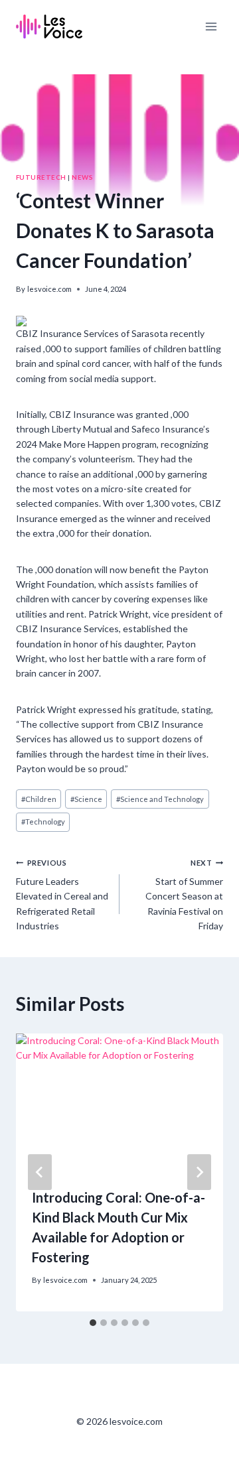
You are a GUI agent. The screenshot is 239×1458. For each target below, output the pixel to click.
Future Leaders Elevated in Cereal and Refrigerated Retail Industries (62, 895)
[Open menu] (211, 26)
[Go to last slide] (40, 1172)
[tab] (93, 1322)
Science (86, 799)
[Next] (199, 1172)
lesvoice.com (49, 289)
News (82, 177)
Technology (43, 821)
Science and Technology (160, 799)
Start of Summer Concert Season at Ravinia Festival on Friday (184, 895)
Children (38, 799)
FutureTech (41, 177)
